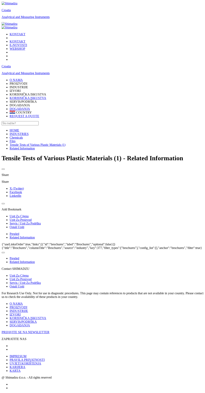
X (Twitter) (17, 188)
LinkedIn (15, 195)
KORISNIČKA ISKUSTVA (28, 98)
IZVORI (15, 314)
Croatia (6, 10)
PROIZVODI (18, 307)
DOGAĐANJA (20, 109)
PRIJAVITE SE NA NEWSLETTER (25, 332)
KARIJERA (17, 367)
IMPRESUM (18, 356)
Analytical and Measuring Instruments (26, 17)
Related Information (22, 237)
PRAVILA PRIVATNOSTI (27, 360)
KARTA (15, 370)
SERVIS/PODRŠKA (23, 321)
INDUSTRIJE (19, 311)
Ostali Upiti (17, 286)
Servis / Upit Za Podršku (25, 282)
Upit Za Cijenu (19, 275)
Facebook (16, 192)
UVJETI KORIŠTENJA (25, 363)
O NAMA (16, 303)
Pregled (14, 234)
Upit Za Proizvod (21, 279)
